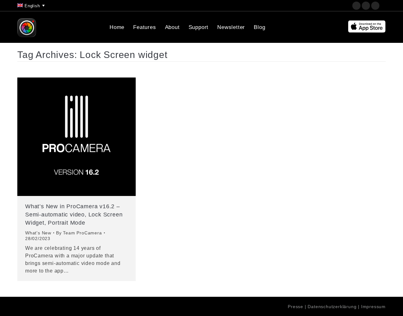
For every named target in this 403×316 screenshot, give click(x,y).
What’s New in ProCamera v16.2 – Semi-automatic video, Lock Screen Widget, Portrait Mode (73, 214)
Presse (295, 306)
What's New (38, 232)
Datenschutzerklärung (332, 306)
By (79, 232)
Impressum (373, 306)
